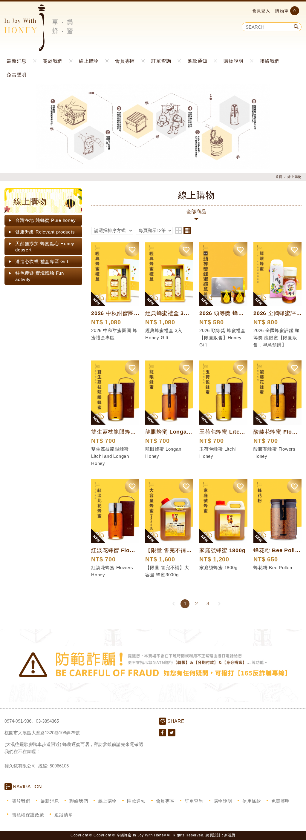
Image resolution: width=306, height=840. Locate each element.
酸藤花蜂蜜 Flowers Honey (274, 452)
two (178, 230)
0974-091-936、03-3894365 (31, 721)
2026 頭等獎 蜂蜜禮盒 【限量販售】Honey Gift (222, 337)
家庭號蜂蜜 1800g (218, 567)
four (187, 230)
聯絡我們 (270, 60)
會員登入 (261, 10)
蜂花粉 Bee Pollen (272, 567)
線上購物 (89, 60)
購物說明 (234, 60)
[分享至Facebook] (162, 732)
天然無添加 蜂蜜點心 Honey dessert (44, 246)
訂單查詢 (161, 60)
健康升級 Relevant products (45, 231)
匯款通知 (197, 60)
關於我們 (53, 60)
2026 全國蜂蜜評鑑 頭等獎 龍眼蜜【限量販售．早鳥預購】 (276, 337)
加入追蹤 (132, 249)
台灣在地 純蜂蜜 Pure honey (45, 220)
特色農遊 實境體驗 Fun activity (39, 276)
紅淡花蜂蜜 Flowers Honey (112, 571)
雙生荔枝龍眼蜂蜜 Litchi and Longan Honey (110, 456)
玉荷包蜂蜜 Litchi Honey (217, 452)
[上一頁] (173, 603)
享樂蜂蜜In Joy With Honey (38, 27)
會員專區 (125, 60)
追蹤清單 (63, 814)
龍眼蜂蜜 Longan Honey (163, 452)
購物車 (285, 10)
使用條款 (251, 801)
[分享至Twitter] (171, 732)
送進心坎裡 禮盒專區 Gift (41, 261)
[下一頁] (219, 603)
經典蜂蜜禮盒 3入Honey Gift (163, 334)
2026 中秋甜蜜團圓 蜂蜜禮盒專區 (114, 334)
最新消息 (17, 60)
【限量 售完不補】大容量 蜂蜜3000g (167, 571)
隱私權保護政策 (28, 814)
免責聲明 (17, 74)
